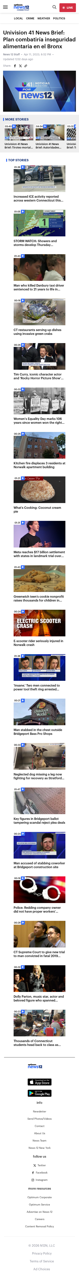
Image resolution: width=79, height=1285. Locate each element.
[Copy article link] (25, 65)
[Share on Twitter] (20, 65)
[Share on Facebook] (14, 65)
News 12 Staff (11, 54)
